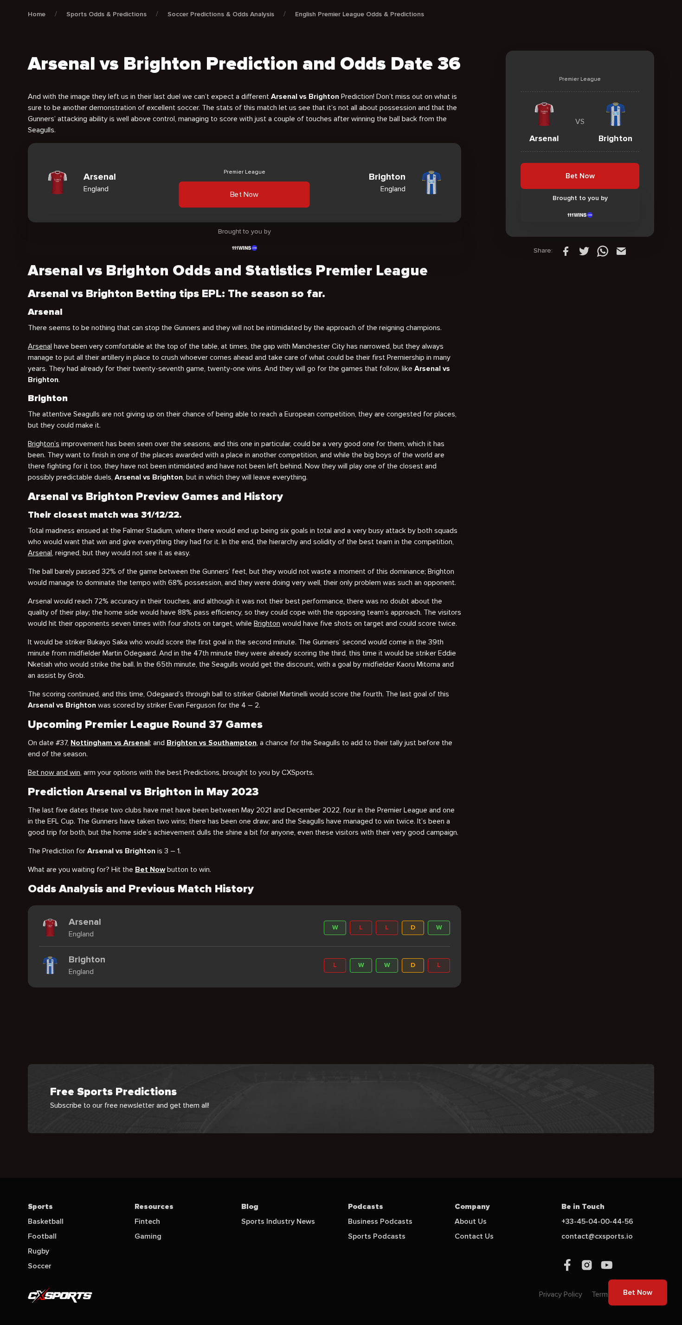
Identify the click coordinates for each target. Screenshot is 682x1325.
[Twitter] (584, 250)
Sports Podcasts (376, 1236)
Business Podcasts (380, 1221)
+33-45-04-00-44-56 (597, 1221)
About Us (471, 1221)
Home (36, 14)
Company (472, 1206)
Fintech (147, 1221)
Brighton (267, 623)
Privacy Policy (560, 1294)
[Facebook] (565, 250)
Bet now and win (54, 772)
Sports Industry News (278, 1221)
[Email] (621, 250)
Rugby (38, 1251)
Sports (40, 1206)
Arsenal (40, 346)
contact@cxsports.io (597, 1236)
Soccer (39, 1266)
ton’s (51, 443)
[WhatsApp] (602, 250)
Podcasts (365, 1206)
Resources (154, 1206)
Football (42, 1236)
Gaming (148, 1236)
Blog (249, 1206)
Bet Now (244, 194)
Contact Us (474, 1236)
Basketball (46, 1221)
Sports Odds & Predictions (106, 14)
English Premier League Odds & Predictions (359, 14)
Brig (34, 443)
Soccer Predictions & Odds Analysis (220, 14)
